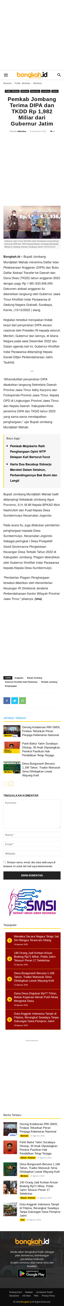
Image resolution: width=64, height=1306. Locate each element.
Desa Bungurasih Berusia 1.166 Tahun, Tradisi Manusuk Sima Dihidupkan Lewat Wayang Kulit (40, 1168)
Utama (55, 91)
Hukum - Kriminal (7, 751)
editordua (21, 131)
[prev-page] (5, 784)
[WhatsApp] (22, 700)
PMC (36, 1295)
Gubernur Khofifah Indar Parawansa (21, 682)
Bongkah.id (26, 1301)
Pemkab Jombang (49, 682)
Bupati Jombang (34, 677)
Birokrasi (37, 83)
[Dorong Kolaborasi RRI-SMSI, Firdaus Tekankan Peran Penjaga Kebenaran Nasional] (11, 731)
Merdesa (8, 772)
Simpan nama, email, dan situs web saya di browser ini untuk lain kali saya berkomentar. (29, 864)
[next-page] (11, 784)
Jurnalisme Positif (44, 1292)
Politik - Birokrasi (22, 83)
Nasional (8, 735)
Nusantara (35, 91)
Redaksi (29, 1292)
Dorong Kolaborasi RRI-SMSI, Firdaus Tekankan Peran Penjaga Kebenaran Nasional (41, 731)
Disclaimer (14, 1295)
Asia (22, 1220)
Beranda (7, 83)
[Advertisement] (32, 35)
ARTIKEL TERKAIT (14, 718)
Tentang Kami (15, 1292)
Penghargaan (11, 686)
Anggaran (19, 677)
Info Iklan (26, 1295)
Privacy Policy (48, 1295)
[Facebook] (6, 700)
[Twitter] (14, 700)
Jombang (45, 91)
